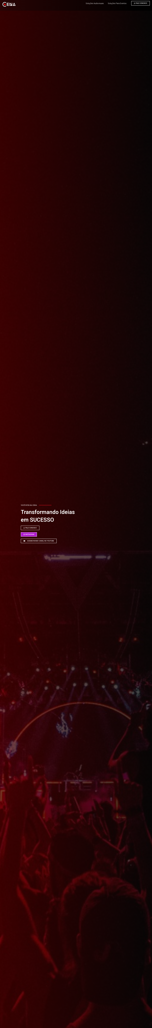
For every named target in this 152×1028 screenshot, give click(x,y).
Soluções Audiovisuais (95, 3)
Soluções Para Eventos (117, 3)
